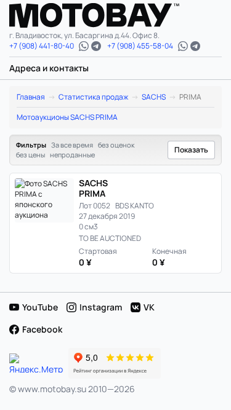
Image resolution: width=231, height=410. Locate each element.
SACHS (154, 97)
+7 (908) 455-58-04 (140, 46)
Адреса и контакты (49, 68)
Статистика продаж (93, 97)
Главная (31, 97)
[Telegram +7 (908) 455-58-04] (195, 46)
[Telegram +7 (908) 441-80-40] (96, 46)
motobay (103, 15)
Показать (191, 149)
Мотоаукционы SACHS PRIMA (67, 117)
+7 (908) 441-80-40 (41, 46)
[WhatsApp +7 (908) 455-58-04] (183, 46)
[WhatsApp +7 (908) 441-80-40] (84, 46)
